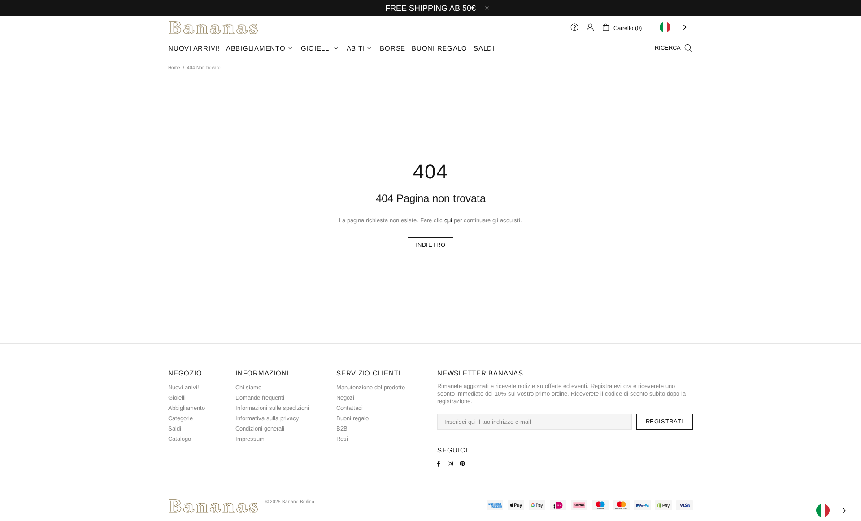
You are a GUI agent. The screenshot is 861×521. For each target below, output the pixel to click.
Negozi (345, 397)
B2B (342, 428)
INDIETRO (430, 244)
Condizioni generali (259, 428)
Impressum (250, 438)
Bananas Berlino (213, 27)
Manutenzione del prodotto (370, 387)
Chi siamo (248, 387)
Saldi (174, 428)
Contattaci (349, 408)
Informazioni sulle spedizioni (272, 408)
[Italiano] (674, 27)
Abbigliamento (186, 408)
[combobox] (674, 27)
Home (174, 67)
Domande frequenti (259, 397)
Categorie (180, 418)
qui (448, 220)
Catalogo (179, 438)
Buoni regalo (352, 418)
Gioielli (177, 397)
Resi (342, 438)
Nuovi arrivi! (183, 387)
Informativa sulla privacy (267, 418)
